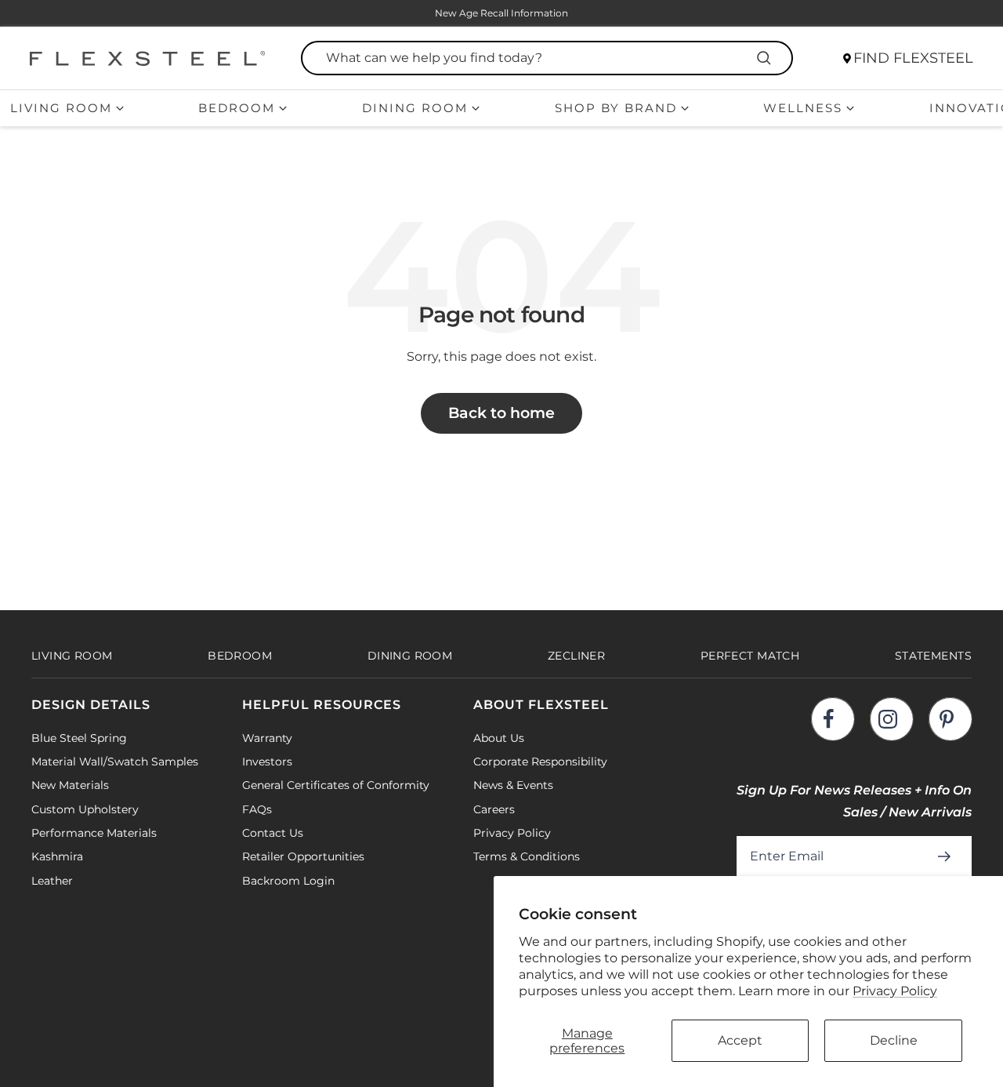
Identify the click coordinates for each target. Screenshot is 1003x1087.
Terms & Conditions (526, 856)
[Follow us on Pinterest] (950, 718)
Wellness (802, 107)
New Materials (70, 785)
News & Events (513, 785)
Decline (894, 1040)
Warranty (267, 738)
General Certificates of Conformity (335, 785)
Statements (933, 656)
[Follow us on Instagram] (891, 718)
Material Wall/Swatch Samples (114, 761)
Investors (267, 761)
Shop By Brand (616, 107)
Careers (494, 809)
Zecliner (576, 656)
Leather (52, 881)
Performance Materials (94, 833)
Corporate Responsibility (540, 761)
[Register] (947, 856)
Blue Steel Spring (79, 738)
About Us (498, 738)
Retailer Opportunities (303, 856)
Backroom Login (288, 881)
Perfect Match (750, 656)
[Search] (766, 58)
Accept (740, 1040)
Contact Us (272, 833)
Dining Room (415, 107)
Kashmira (57, 856)
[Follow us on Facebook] (832, 718)
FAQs (257, 809)
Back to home (501, 413)
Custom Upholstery (85, 809)
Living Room (61, 107)
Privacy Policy (895, 990)
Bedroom (236, 107)
